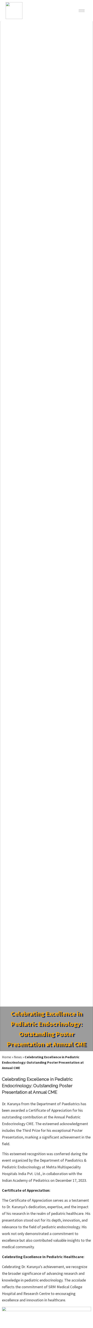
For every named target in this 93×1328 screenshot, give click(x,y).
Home (6, 1057)
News (18, 1057)
